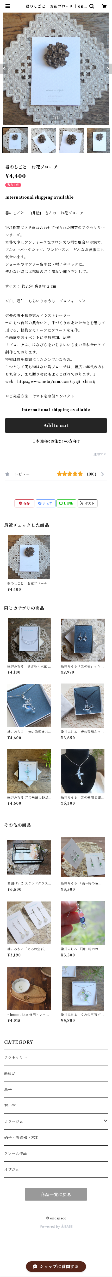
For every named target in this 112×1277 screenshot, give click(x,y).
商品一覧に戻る (56, 1194)
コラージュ (13, 1121)
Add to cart (56, 425)
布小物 (10, 1105)
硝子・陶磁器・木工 (21, 1137)
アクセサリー (15, 1057)
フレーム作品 (15, 1153)
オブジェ (11, 1169)
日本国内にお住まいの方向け (56, 441)
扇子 (8, 1089)
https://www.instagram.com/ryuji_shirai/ (56, 381)
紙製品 (10, 1073)
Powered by (50, 1227)
